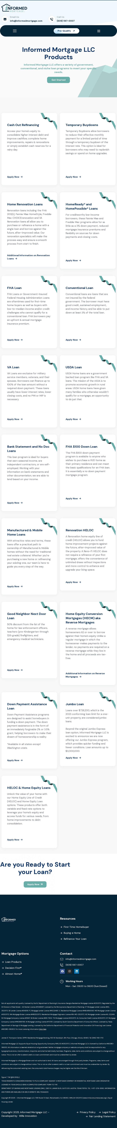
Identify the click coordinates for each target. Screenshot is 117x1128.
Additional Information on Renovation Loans (28, 257)
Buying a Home (72, 932)
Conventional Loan (79, 288)
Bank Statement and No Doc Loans (28, 449)
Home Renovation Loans (25, 204)
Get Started (58, 79)
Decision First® (13, 967)
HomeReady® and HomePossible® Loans (82, 206)
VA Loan (13, 367)
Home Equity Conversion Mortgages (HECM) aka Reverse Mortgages (84, 618)
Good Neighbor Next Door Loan (26, 616)
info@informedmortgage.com (26, 20)
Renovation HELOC (80, 530)
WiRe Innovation (28, 1115)
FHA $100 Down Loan (81, 447)
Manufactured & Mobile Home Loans (25, 532)
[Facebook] (62, 971)
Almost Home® (13, 973)
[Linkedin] (76, 971)
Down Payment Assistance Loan (27, 706)
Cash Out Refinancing (23, 125)
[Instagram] (69, 971)
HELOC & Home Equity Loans (29, 788)
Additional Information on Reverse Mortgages (85, 675)
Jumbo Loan (75, 704)
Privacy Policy (87, 1112)
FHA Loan (14, 288)
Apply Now (13, 176)
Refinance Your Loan (75, 938)
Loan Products (13, 961)
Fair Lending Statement (102, 1116)
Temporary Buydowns (82, 125)
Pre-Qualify (64, 30)
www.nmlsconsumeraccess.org (94, 1098)
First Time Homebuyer (76, 926)
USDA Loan (74, 367)
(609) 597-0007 (66, 20)
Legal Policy (109, 1112)
